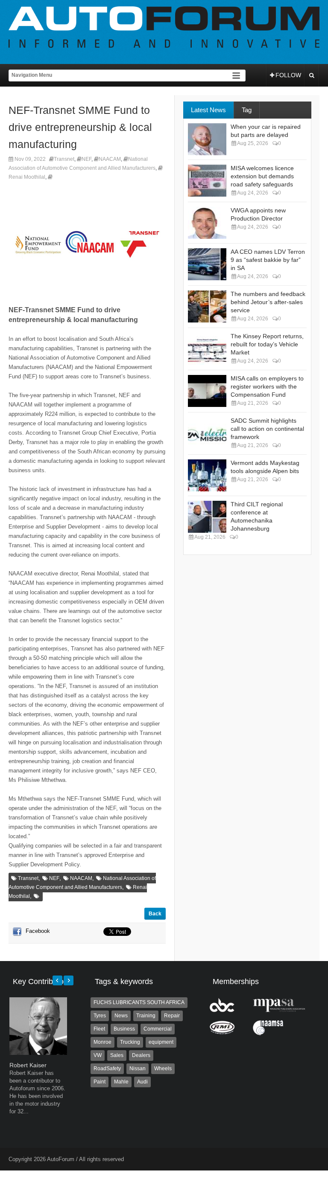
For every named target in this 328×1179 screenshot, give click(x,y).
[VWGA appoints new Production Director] (207, 223)
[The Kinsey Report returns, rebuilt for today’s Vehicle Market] (207, 349)
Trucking (130, 1042)
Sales (116, 1055)
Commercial (158, 1029)
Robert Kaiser (28, 1065)
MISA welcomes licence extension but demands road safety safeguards (262, 176)
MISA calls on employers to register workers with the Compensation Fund (267, 386)
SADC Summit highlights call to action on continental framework (267, 428)
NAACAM (110, 159)
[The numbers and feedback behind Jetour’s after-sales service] (207, 306)
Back (155, 914)
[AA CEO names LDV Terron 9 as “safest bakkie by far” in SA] (207, 264)
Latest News (208, 109)
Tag (247, 109)
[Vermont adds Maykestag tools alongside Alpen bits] (207, 475)
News (121, 1016)
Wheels (163, 1069)
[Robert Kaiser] (38, 1053)
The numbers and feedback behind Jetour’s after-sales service (268, 302)
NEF (86, 159)
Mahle (121, 1082)
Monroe (102, 1042)
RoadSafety (107, 1069)
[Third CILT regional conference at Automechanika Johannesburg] (207, 517)
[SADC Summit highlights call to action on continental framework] (207, 433)
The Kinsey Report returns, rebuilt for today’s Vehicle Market (267, 344)
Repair (172, 1016)
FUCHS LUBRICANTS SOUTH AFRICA (139, 1002)
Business (124, 1029)
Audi (142, 1082)
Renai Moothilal (27, 177)
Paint (99, 1082)
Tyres (100, 1016)
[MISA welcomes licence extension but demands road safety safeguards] (207, 181)
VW (98, 1055)
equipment (161, 1042)
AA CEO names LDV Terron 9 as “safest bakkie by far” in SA (268, 259)
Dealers (141, 1055)
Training (145, 1016)
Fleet (99, 1029)
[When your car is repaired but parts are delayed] (207, 139)
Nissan (137, 1069)
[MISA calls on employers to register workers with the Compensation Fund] (207, 391)
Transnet (64, 159)
